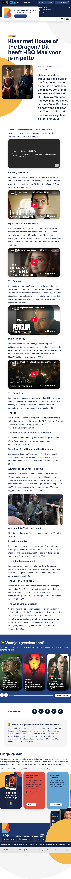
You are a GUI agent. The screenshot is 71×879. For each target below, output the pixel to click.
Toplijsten (56, 804)
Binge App (42, 835)
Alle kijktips (62, 695)
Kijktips (31, 804)
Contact (32, 844)
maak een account (45, 647)
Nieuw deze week (54, 764)
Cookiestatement (50, 844)
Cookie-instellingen (64, 844)
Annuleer (32, 16)
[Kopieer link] (60, 711)
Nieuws (35, 836)
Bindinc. (40, 844)
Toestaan (20, 16)
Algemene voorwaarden (20, 844)
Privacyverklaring (6, 844)
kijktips (36, 759)
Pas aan (27, 2)
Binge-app (22, 768)
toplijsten (32, 764)
